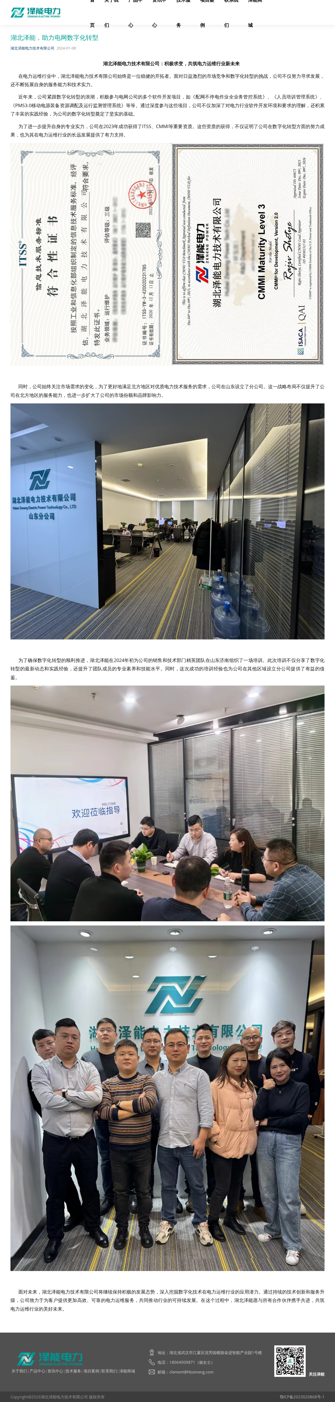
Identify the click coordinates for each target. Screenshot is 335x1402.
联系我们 (109, 1370)
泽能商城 (127, 1370)
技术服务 (73, 1370)
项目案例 (91, 1370)
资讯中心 (55, 1370)
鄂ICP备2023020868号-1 (302, 1396)
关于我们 (19, 1370)
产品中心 (37, 1370)
